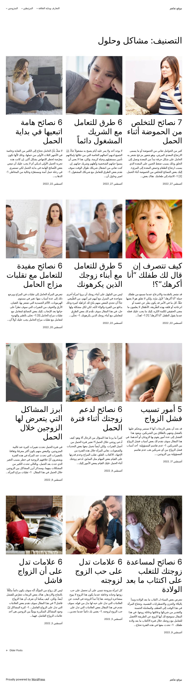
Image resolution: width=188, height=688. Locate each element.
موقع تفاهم (176, 8)
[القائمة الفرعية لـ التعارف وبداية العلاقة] (37, 8)
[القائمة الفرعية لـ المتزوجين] (6, 8)
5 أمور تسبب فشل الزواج (161, 414)
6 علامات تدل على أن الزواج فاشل (40, 571)
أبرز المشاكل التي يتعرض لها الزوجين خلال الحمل (38, 423)
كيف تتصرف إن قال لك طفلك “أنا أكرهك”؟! (154, 275)
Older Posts (14, 650)
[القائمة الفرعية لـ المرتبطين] (22, 8)
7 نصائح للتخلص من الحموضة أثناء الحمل (154, 131)
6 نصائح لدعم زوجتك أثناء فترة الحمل (96, 418)
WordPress (38, 679)
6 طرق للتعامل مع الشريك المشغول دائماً (98, 131)
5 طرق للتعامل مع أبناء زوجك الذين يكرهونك (98, 275)
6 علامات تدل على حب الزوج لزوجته (98, 571)
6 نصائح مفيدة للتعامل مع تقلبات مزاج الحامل (34, 275)
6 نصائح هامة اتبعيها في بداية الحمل (38, 131)
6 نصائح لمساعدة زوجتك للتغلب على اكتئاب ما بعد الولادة (154, 575)
